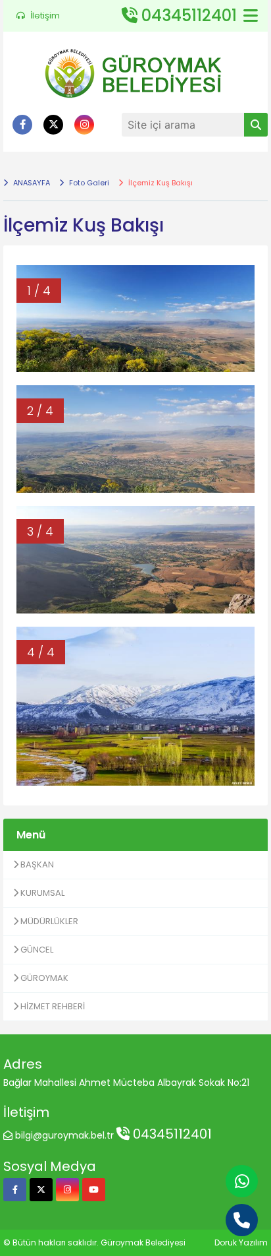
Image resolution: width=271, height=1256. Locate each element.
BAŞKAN (36, 864)
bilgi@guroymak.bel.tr (64, 1135)
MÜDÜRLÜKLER (48, 921)
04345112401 (171, 1134)
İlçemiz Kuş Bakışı (159, 182)
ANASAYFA (30, 182)
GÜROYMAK (43, 978)
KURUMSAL (41, 893)
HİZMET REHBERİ (51, 1006)
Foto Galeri (88, 182)
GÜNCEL (35, 949)
